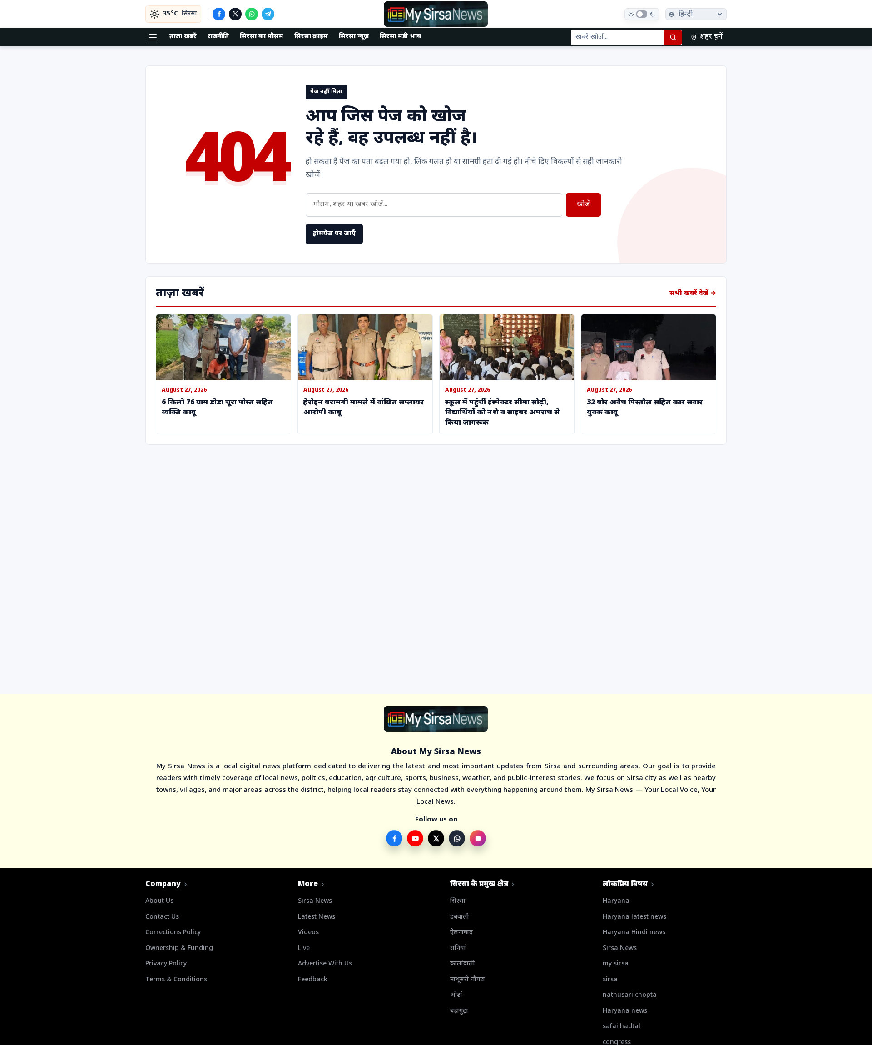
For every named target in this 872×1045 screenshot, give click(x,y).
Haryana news (625, 1011)
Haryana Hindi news (634, 932)
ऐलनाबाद (461, 932)
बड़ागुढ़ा (459, 1011)
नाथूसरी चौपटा (467, 979)
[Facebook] (219, 14)
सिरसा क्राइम (311, 36)
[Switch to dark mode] (641, 14)
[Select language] (696, 14)
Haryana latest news (634, 917)
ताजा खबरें (183, 36)
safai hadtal (621, 1026)
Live (304, 948)
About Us (159, 901)
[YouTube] (415, 838)
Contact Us (162, 917)
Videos (308, 932)
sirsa (610, 979)
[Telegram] (268, 14)
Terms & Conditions (176, 979)
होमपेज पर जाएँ (334, 233)
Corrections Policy (173, 932)
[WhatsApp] (251, 14)
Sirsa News (315, 901)
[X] (235, 14)
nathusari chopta (630, 995)
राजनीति (218, 36)
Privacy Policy (166, 964)
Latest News (316, 917)
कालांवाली (462, 964)
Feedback (312, 979)
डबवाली (459, 917)
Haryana (616, 901)
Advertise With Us (325, 964)
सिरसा (458, 901)
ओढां (456, 995)
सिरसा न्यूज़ (354, 36)
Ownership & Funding (179, 948)
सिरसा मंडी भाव (400, 36)
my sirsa (616, 964)
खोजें (583, 204)
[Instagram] (478, 838)
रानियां (458, 948)
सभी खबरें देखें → (692, 293)
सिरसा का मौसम (261, 36)
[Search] (673, 37)
